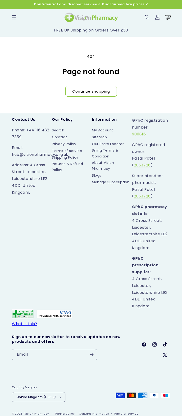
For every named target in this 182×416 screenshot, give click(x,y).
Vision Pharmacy (36, 414)
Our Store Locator (108, 144)
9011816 (139, 134)
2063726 (142, 165)
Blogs (96, 175)
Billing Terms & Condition (105, 153)
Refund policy (65, 414)
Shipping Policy (65, 157)
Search (58, 130)
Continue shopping (91, 91)
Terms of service (67, 150)
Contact (59, 137)
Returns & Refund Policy (67, 166)
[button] (14, 17)
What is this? (24, 324)
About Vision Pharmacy (103, 165)
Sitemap (99, 137)
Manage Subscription (110, 182)
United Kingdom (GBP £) (36, 397)
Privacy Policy (64, 144)
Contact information (94, 414)
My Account (102, 130)
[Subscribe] (91, 354)
